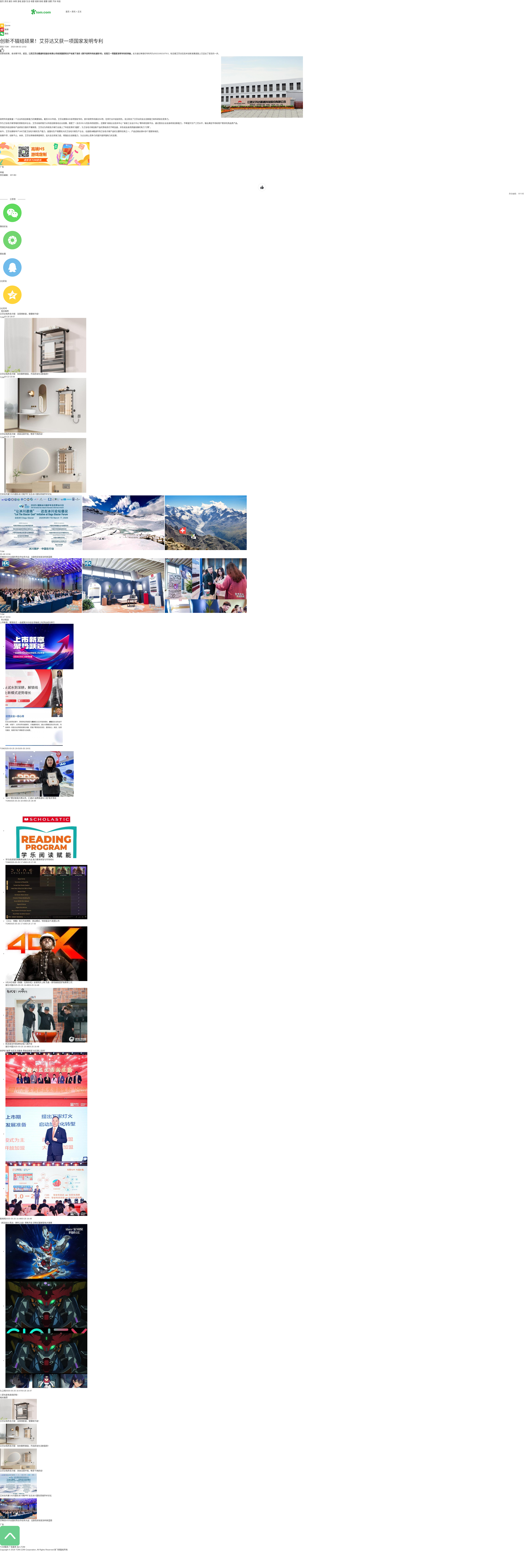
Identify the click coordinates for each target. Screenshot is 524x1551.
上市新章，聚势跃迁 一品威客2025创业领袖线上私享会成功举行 (27, 622)
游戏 (19, 1)
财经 (41, 1)
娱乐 (11, 1)
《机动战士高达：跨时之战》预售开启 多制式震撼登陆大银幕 (26, 1223)
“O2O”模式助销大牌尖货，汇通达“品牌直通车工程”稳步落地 (30, 798)
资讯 (6, 1)
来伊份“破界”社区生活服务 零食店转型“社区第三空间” (22, 1051)
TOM (7, 47)
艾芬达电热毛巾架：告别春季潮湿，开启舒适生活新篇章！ (25, 374)
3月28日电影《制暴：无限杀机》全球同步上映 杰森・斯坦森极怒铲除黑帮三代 (38, 982)
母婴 (32, 1)
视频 (37, 1)
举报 (2, 172)
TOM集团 (4, 1547)
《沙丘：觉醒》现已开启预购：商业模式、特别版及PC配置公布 (32, 921)
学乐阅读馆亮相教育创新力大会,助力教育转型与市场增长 (29, 859)
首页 (2, 1)
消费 (50, 1)
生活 (28, 1)
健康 (45, 1)
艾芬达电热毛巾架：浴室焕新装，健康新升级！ (20, 314)
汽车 (54, 1)
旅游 (24, 1)
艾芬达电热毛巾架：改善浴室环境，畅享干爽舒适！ (22, 434)
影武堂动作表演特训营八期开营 (18, 1044)
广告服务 (12, 1547)
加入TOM (21, 1547)
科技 (59, 1)
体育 (15, 1)
